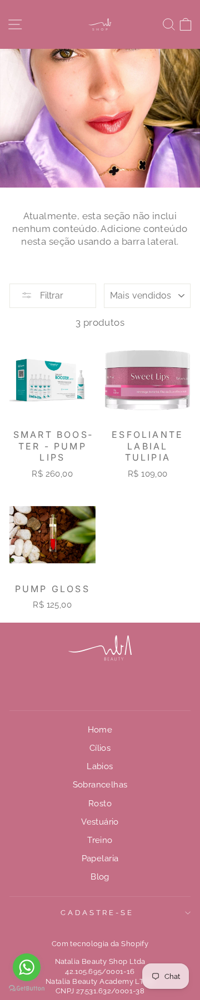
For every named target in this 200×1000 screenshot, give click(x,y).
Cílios (100, 748)
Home (100, 730)
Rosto (100, 804)
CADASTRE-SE (97, 912)
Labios (100, 766)
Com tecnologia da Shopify (100, 944)
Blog (100, 877)
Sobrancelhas (100, 785)
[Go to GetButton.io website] (26, 988)
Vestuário (100, 822)
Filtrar (50, 295)
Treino (99, 840)
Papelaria (100, 858)
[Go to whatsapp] (27, 967)
